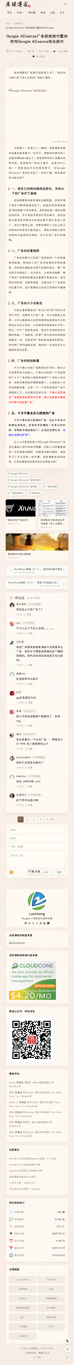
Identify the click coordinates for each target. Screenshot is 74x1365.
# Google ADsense (18, 473)
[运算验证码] (40, 872)
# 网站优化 (34, 493)
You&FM (51, 1279)
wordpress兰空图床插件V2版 (25, 1164)
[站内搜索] (65, 4)
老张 (11, 1092)
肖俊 (18, 711)
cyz (18, 623)
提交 (59, 872)
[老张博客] (19, 4)
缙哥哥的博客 (22, 1308)
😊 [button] (11, 872)
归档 (52, 12)
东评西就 (22, 1289)
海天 (18, 734)
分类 (19, 12)
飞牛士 (51, 1326)
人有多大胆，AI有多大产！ (23, 1182)
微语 (42, 12)
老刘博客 (51, 1308)
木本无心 (22, 1298)
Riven (51, 1348)
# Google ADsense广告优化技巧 (24, 480)
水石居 (20, 641)
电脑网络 (17, 23)
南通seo (21, 673)
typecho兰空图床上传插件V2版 (26, 1170)
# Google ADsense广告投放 (22, 486)
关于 (62, 12)
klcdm (12, 1082)
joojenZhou (23, 1279)
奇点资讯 (21, 604)
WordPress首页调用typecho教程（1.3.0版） (33, 1158)
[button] (35, 872)
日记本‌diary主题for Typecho (24, 1188)
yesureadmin (23, 757)
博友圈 (32, 12)
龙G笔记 (23, 1336)
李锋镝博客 (51, 1298)
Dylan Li (13, 1102)
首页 (9, 12)
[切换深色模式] (67, 1340)
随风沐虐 (51, 1317)
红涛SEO (21, 795)
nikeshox (21, 776)
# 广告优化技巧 (51, 486)
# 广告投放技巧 (15, 493)
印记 (51, 1289)
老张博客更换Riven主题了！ (24, 1176)
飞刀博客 (22, 1326)
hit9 (18, 692)
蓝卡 (22, 1317)
